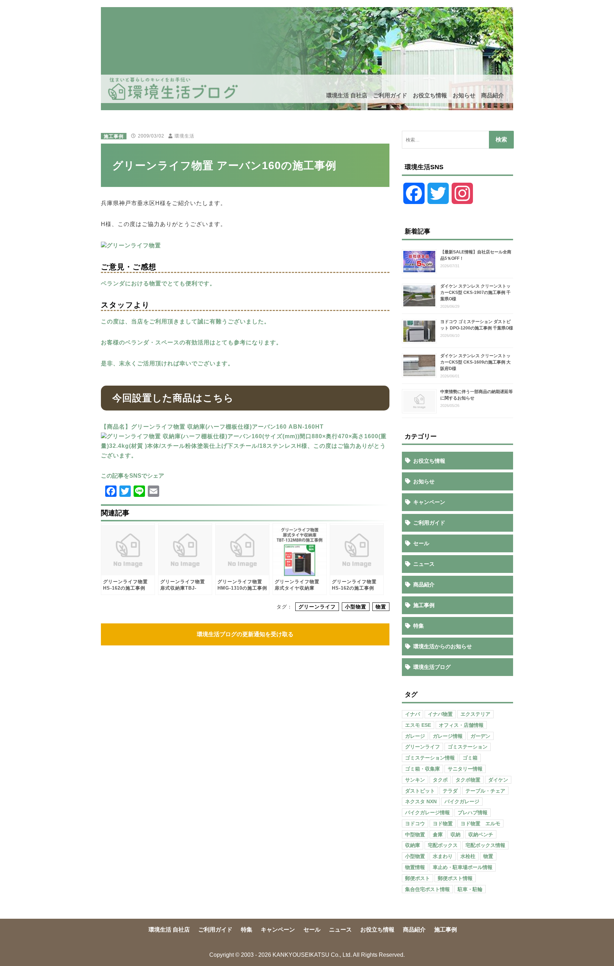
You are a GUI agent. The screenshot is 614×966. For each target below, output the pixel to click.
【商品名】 (116, 427)
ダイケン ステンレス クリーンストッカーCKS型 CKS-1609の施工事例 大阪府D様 (475, 362)
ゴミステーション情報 (430, 758)
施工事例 (114, 136)
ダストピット (420, 791)
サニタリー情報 (465, 769)
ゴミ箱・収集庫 (422, 769)
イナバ (412, 714)
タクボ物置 (468, 780)
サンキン (415, 780)
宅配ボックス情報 (485, 845)
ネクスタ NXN (421, 801)
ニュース (424, 564)
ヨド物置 (443, 823)
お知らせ (464, 95)
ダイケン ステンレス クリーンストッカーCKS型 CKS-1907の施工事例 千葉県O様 (475, 292)
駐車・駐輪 (470, 889)
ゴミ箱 (470, 758)
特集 (418, 626)
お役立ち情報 (430, 95)
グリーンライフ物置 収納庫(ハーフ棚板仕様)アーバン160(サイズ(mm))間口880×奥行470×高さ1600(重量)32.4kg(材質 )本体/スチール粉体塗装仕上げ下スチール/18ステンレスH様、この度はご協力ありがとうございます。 (244, 445)
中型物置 (415, 834)
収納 (455, 834)
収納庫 (412, 845)
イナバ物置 (440, 714)
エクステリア (475, 714)
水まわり (443, 856)
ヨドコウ (415, 823)
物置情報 (415, 867)
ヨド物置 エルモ (480, 823)
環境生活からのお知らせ (442, 646)
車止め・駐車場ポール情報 (462, 867)
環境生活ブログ (432, 667)
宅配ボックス (443, 845)
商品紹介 (492, 95)
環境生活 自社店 (346, 95)
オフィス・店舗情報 (461, 725)
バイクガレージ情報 (427, 812)
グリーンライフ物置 (134, 245)
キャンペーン (429, 502)
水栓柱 (467, 856)
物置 (381, 607)
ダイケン (498, 780)
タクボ (440, 780)
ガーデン (480, 736)
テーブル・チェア (485, 791)
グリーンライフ (317, 607)
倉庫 (438, 834)
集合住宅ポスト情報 (427, 889)
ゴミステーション (468, 747)
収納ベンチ (480, 834)
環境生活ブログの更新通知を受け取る (245, 634)
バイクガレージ (462, 801)
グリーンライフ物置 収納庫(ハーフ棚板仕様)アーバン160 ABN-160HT (227, 427)
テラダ (450, 791)
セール (421, 543)
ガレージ (415, 736)
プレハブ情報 (473, 812)
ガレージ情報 (448, 736)
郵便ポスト (417, 878)
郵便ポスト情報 (455, 878)
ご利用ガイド (390, 95)
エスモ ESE (418, 725)
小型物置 (355, 607)
